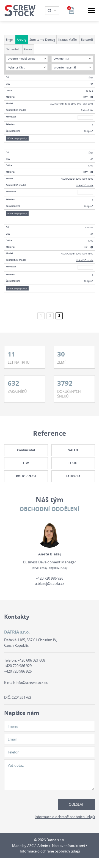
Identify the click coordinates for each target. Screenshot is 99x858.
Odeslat (76, 804)
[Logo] (19, 11)
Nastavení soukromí (68, 845)
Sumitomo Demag (42, 39)
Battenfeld (13, 49)
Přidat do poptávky (17, 138)
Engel (9, 39)
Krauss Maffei (68, 39)
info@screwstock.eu (32, 682)
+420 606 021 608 (31, 660)
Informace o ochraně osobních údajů (65, 816)
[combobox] (27, 59)
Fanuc (28, 49)
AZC (30, 845)
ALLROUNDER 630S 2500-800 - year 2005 (71, 103)
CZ (50, 10)
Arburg (21, 39)
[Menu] (91, 10)
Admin (42, 845)
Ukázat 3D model (84, 185)
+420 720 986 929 (18, 665)
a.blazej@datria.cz (49, 583)
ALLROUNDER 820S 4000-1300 (77, 178)
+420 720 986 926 (49, 578)
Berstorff (87, 39)
